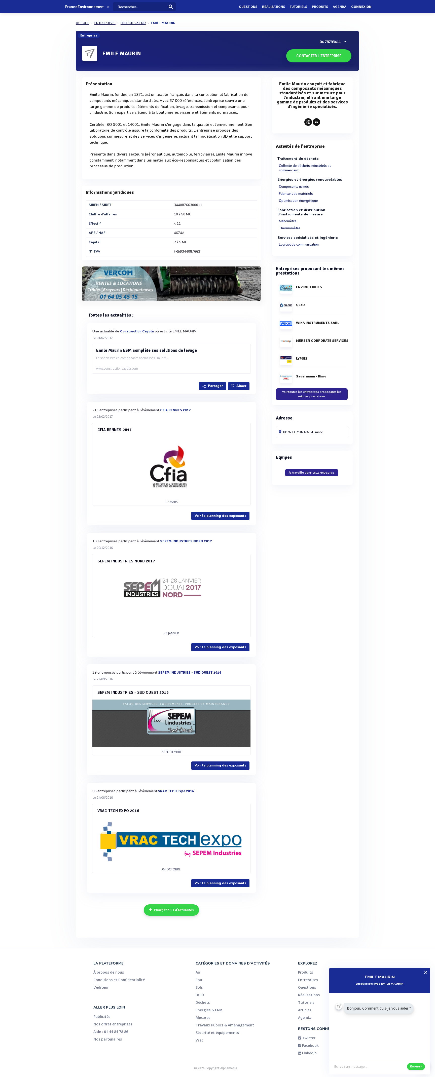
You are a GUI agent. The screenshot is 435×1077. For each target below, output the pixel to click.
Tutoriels (298, 7)
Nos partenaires (107, 1039)
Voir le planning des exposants (220, 516)
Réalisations (273, 7)
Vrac (199, 1040)
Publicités (101, 1016)
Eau (199, 979)
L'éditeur (101, 987)
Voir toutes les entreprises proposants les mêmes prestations (311, 394)
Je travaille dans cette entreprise (312, 473)
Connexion (361, 7)
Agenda (339, 7)
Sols (199, 987)
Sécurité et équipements (217, 1032)
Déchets (203, 1002)
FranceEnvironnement (84, 6)
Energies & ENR (209, 1010)
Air (198, 972)
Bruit (200, 994)
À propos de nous (108, 972)
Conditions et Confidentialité (119, 979)
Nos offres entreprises (112, 1024)
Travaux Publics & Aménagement (225, 1025)
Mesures (203, 1017)
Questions (248, 7)
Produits (320, 7)
